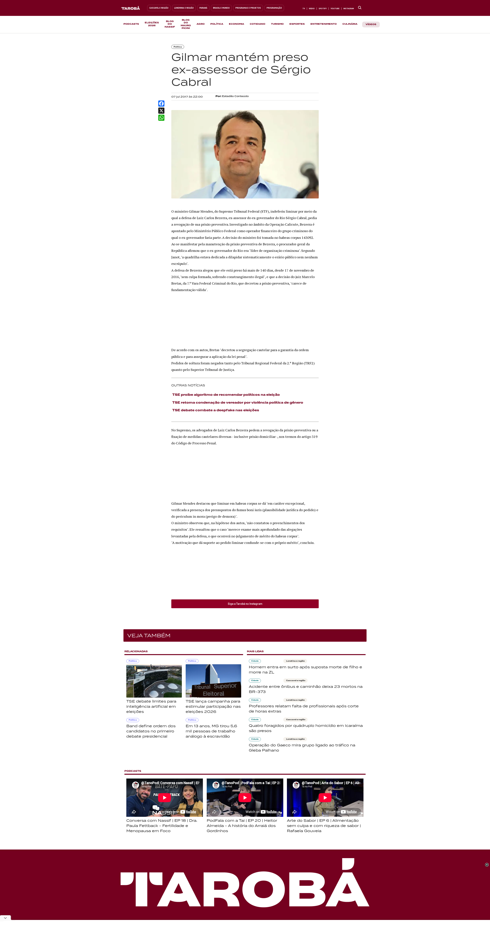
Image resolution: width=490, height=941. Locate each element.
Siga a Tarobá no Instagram (245, 603)
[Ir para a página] (360, 8)
